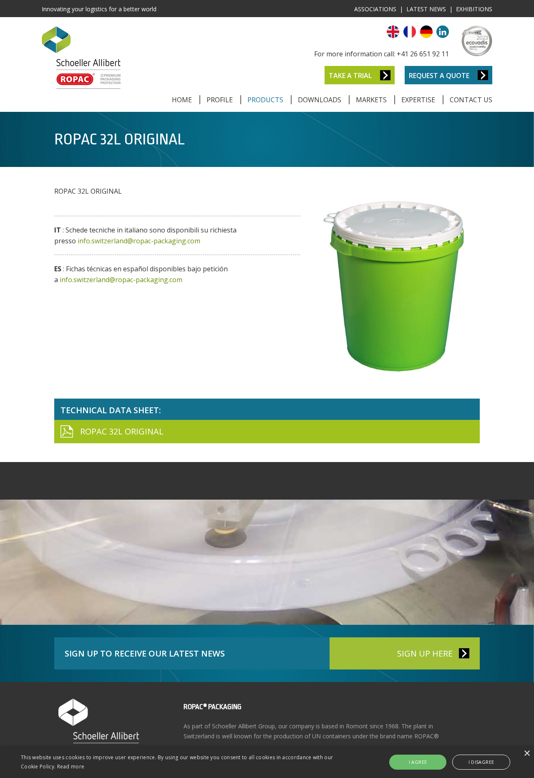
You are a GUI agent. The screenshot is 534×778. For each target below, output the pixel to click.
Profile (220, 99)
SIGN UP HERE (425, 653)
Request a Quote (439, 75)
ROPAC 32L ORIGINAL (122, 431)
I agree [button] (418, 762)
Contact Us (471, 99)
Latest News (426, 9)
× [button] (527, 753)
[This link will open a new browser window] (442, 35)
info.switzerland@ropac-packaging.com (139, 240)
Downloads (319, 99)
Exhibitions (474, 9)
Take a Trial (350, 75)
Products (265, 99)
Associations (375, 9)
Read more (71, 766)
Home (182, 99)
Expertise (418, 99)
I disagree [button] (481, 762)
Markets (371, 99)
